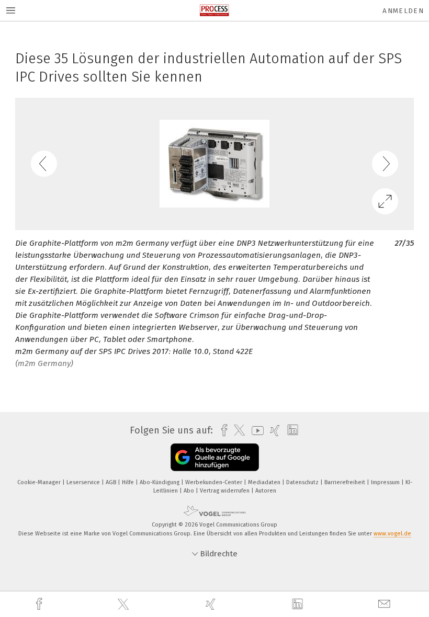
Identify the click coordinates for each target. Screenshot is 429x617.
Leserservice (83, 482)
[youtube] (255, 430)
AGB (112, 482)
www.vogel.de (392, 533)
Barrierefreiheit (345, 482)
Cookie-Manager (39, 482)
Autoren (265, 490)
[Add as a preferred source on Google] (215, 457)
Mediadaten (265, 482)
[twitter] (124, 604)
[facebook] (40, 604)
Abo (190, 490)
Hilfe (129, 482)
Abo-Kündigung (160, 482)
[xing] (212, 604)
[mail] (385, 604)
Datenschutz (303, 482)
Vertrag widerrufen (225, 490)
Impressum (386, 482)
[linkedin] (299, 604)
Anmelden (403, 10)
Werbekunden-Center (214, 482)
